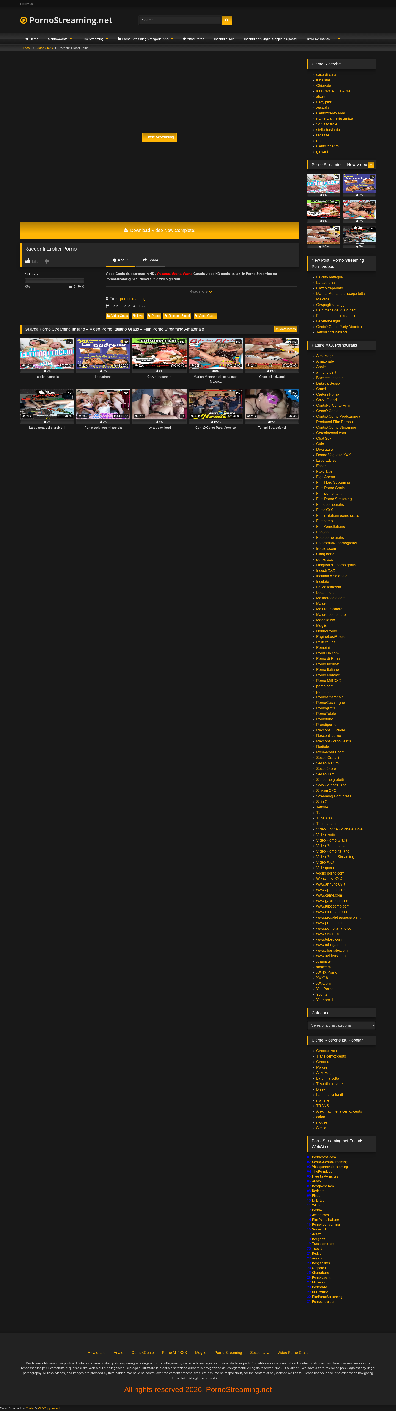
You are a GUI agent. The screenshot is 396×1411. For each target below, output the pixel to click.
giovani (322, 152)
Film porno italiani (330, 493)
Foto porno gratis (330, 537)
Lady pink (324, 102)
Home (34, 39)
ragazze (322, 135)
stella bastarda (328, 130)
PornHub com (327, 653)
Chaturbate (320, 1273)
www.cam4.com (329, 895)
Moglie (321, 626)
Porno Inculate (328, 664)
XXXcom (323, 983)
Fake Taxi (324, 471)
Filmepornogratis (330, 504)
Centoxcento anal (330, 113)
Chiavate (323, 86)
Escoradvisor (327, 460)
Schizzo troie (326, 124)
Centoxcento (326, 1051)
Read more (199, 291)
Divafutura (324, 449)
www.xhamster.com (332, 950)
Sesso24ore (326, 769)
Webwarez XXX (329, 879)
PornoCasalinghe (330, 703)
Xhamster (324, 961)
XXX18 (322, 978)
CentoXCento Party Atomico (339, 327)
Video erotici (326, 835)
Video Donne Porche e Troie (339, 829)
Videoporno (325, 868)
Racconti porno (328, 736)
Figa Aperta (325, 477)
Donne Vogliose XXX (333, 455)
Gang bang (325, 554)
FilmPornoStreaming (327, 1297)
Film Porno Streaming (334, 499)
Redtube (323, 747)
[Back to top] (382, 1397)
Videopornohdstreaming (330, 1167)
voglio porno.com (330, 873)
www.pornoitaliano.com (335, 928)
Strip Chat (324, 802)
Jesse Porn (320, 1215)
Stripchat (319, 1268)
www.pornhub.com (331, 923)
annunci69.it (326, 372)
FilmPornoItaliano (330, 526)
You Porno (324, 989)
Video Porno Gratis (331, 840)
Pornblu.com (321, 1277)
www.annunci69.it (330, 884)
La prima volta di (329, 1095)
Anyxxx (317, 1258)
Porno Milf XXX (328, 681)
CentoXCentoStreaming (330, 1162)
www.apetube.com (331, 890)
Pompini (323, 648)
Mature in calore (329, 609)
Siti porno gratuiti (330, 780)
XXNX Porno (326, 972)
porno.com (324, 686)
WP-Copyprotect (49, 1408)
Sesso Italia (259, 1353)
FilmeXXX (324, 510)
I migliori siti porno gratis (336, 565)
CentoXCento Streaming (336, 427)
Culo (320, 444)
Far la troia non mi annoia (337, 316)
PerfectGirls (325, 642)
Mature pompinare (331, 615)
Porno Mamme (328, 675)
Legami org (325, 592)
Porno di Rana (328, 659)
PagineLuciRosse (330, 637)
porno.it (322, 692)
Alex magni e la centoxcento (339, 1111)
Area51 (317, 1181)
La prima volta (327, 1078)
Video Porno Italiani (332, 846)
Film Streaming (93, 39)
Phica (316, 1195)
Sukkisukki (319, 1229)
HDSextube (320, 1292)
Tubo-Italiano (327, 824)
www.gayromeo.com (332, 901)
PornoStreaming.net (70, 20)
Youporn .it (325, 1000)
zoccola (322, 108)
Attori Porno (195, 39)
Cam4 (321, 389)
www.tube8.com (329, 939)
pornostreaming (133, 299)
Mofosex (318, 1282)
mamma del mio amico (334, 119)
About (122, 260)
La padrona (325, 283)
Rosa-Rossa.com (330, 752)
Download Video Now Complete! (162, 230)
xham (320, 97)
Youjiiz (321, 994)
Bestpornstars (323, 1186)
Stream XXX (326, 791)
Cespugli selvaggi (331, 305)
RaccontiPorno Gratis (333, 741)
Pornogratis (325, 708)
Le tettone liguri (328, 321)
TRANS (322, 1106)
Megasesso (325, 620)
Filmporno (324, 521)
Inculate (322, 581)
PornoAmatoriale (330, 697)
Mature (321, 604)
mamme (322, 1100)
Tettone (322, 807)
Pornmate (319, 1287)
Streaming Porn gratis (334, 796)
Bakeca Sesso (328, 383)
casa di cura (326, 75)
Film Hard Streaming (333, 482)
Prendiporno (326, 725)
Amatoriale (325, 361)
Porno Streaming (228, 1353)
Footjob (322, 532)
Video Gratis (44, 48)
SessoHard (325, 774)
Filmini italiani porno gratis (337, 515)
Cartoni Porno (327, 394)
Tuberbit (318, 1248)
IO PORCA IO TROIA (333, 91)
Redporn (318, 1191)
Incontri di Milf (224, 39)
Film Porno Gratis (330, 488)
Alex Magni (325, 356)
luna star (323, 80)
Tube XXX (324, 818)
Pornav (317, 1210)
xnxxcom (323, 967)
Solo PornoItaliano (331, 785)
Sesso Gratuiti (327, 758)
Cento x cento (327, 146)
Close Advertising (159, 137)
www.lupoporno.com (332, 906)
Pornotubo (324, 719)
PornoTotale (326, 714)
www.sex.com (327, 934)
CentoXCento (58, 39)
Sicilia (321, 1128)
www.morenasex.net (332, 912)
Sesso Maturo (327, 763)
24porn (317, 1205)
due (319, 141)
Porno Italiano (327, 670)
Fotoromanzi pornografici (336, 543)
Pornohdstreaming (326, 1224)
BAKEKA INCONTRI (321, 39)
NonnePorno (326, 631)
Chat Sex (323, 438)
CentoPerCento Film (333, 405)
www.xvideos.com (331, 956)
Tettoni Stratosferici (331, 332)
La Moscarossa (328, 587)
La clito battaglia (329, 277)
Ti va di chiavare (329, 1084)
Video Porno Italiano (332, 851)
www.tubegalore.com (333, 945)
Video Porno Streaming (335, 857)
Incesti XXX (325, 570)
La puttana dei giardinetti (336, 310)
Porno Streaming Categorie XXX (145, 39)
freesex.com (326, 548)
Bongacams (321, 1263)
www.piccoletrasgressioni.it (338, 917)
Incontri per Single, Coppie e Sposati (270, 39)
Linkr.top (318, 1200)
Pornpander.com (324, 1301)
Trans (320, 813)
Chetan (30, 1408)
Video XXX (325, 862)
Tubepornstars (323, 1244)
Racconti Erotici (179, 315)
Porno (156, 315)
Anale (321, 367)
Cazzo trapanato (329, 288)
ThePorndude (322, 1171)
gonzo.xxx (324, 559)
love (140, 315)
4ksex (316, 1234)
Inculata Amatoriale (331, 576)
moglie (321, 1122)
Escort (321, 466)
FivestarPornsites (325, 1176)
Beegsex (318, 1239)
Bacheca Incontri (330, 378)
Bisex (320, 1089)
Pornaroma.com (324, 1157)
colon (320, 1117)
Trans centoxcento (331, 1056)
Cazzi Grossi (326, 400)
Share (152, 260)
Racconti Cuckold (330, 730)
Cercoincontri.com (331, 433)
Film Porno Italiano (325, 1220)
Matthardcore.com (330, 598)
